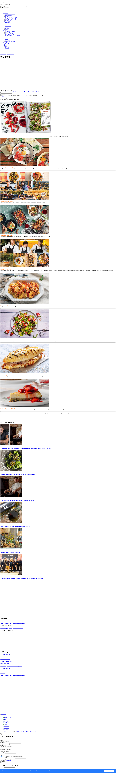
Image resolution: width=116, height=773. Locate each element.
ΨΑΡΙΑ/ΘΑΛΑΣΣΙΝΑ (5, 654)
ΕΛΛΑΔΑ (7, 47)
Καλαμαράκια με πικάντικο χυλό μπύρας (10, 656)
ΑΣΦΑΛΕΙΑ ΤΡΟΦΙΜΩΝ (10, 23)
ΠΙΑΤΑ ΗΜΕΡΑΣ (8, 15)
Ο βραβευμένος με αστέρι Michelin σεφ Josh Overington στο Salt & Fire (18, 500)
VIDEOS (5, 44)
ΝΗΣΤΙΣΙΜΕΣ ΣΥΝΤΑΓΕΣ (10, 19)
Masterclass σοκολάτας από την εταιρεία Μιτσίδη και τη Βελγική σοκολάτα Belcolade (21, 578)
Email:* (1, 755)
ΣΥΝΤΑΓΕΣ (5, 13)
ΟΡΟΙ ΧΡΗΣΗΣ (33, 731)
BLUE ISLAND (8, 20)
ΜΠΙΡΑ (6, 39)
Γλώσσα (15, 91)
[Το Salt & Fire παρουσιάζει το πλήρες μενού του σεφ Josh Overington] (11, 470)
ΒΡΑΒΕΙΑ (5, 45)
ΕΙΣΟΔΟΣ (2, 742)
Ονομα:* (2, 752)
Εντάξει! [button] (109, 770)
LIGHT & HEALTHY (9, 16)
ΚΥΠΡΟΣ (7, 46)
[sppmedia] (3, 714)
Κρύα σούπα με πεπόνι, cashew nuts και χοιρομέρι (12, 623)
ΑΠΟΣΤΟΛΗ (3, 745)
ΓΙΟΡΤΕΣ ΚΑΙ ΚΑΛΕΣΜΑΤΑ (11, 17)
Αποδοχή (6, 760)
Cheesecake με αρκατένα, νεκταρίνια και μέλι (11, 628)
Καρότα (34, 91)
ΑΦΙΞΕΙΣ (7, 29)
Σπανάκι (37, 91)
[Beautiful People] (6, 722)
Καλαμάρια (22, 91)
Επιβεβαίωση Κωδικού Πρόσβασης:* (7, 759)
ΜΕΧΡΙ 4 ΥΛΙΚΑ (8, 32)
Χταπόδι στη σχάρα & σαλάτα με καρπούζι (11, 666)
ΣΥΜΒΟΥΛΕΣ (8, 26)
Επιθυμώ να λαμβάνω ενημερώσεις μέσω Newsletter (12, 756)
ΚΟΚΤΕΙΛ (7, 40)
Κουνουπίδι (30, 91)
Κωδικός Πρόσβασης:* (4, 757)
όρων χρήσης (8, 760)
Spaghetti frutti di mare (6, 661)
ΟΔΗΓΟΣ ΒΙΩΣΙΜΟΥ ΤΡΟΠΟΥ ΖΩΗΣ (13, 51)
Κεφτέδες (26, 91)
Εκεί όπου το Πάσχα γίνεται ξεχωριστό (10, 552)
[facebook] (0, 5)
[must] (4, 719)
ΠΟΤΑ (4, 36)
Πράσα (18, 91)
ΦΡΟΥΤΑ (2, 673)
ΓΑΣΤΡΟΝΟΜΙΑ (6, 21)
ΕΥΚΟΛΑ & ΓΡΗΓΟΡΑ (10, 14)
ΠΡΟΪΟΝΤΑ (5, 42)
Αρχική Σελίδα (3, 54)
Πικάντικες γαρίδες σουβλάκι (7, 632)
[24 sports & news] (7, 717)
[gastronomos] (6, 728)
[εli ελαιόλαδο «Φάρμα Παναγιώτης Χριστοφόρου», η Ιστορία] (11, 522)
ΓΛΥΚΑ (4, 30)
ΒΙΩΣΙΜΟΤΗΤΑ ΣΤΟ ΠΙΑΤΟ (11, 49)
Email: (1, 740)
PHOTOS (7, 43)
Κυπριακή (7, 91)
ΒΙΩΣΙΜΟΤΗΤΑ (6, 48)
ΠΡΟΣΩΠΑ (7, 24)
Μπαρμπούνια (46, 91)
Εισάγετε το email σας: (4, 744)
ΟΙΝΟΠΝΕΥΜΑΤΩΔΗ (10, 41)
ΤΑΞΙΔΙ (6, 27)
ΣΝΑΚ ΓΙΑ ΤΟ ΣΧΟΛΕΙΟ (10, 31)
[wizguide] (5, 724)
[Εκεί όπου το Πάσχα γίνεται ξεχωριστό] (11, 548)
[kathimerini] (5, 721)
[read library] (5, 729)
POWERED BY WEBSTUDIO (22, 731)
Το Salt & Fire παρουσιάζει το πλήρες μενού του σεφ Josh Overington (17, 474)
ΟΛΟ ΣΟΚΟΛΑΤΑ (9, 33)
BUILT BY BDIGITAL (5, 731)
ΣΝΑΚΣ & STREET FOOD (10, 18)
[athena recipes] (6, 726)
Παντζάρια (42, 91)
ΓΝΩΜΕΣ (7, 28)
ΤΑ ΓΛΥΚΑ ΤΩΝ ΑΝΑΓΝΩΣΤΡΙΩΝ (12, 35)
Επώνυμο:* (2, 754)
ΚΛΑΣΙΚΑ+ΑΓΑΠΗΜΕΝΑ (11, 34)
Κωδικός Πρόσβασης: (4, 741)
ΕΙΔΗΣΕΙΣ (7, 22)
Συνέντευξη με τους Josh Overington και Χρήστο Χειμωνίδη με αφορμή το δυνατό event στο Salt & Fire (26, 448)
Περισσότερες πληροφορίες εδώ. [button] (43, 770)
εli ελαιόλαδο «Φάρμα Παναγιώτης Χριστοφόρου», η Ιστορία (15, 526)
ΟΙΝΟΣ (6, 37)
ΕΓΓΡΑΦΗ (3, 761)
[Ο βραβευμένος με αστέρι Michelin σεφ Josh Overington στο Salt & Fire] (11, 496)
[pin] (1, 5)
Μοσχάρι (11, 91)
